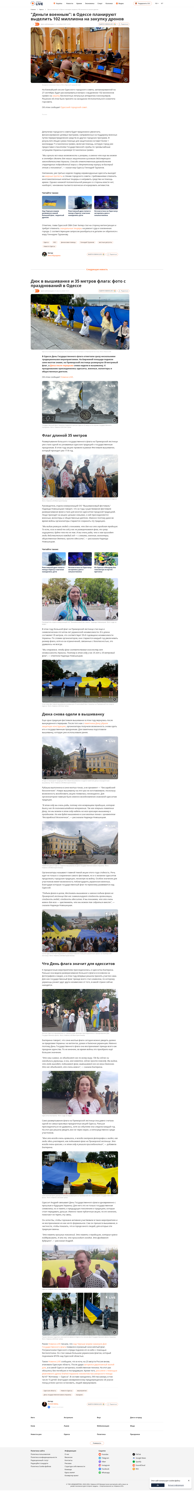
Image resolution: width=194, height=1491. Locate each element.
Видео (121, 3)
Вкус (99, 1417)
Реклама (68, 1463)
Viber (104, 1462)
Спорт (100, 3)
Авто (33, 1417)
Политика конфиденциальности (44, 1457)
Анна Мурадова (54, 255)
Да (158, 1485)
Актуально (68, 1417)
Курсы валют (70, 1472)
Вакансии (68, 1457)
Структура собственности (75, 1466)
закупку (56, 95)
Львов (66, 1426)
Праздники (135, 1434)
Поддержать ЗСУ (144, 3)
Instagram (106, 1465)
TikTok (138, 1454)
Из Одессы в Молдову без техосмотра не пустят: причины (105, 569)
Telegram (105, 1458)
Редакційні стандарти (39, 1463)
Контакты (68, 1460)
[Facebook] (49, 1407)
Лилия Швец (53, 1404)
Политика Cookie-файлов (41, 1466)
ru (156, 3)
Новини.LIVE (67, 377)
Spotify (138, 1462)
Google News (141, 1458)
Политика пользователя (40, 1454)
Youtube (105, 1454)
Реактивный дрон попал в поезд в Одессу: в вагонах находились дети (79, 213)
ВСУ (54, 242)
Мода (132, 1426)
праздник (79, 1395)
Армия (79, 3)
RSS (137, 1469)
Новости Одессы (49, 246)
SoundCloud (140, 1465)
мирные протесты (54, 176)
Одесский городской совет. (74, 107)
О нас (67, 1454)
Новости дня (36, 1434)
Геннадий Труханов (87, 242)
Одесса (41, 9)
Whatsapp (106, 1472)
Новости (69, 3)
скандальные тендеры (71, 228)
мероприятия (82, 1391)
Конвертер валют (72, 1475)
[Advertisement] (79, 120)
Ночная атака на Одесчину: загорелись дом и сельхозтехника (106, 213)
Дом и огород (136, 1417)
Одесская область (50, 1391)
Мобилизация (103, 1426)
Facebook (105, 1469)
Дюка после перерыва (61, 365)
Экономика (89, 3)
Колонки (109, 3)
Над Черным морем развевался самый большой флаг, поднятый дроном (53, 214)
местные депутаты (105, 242)
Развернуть (97, 1443)
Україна (59, 3)
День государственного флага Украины (57, 1395)
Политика (101, 1434)
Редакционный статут (39, 1460)
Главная (33, 9)
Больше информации (176, 1485)
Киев (33, 1426)
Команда (68, 1469)
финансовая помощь (68, 242)
